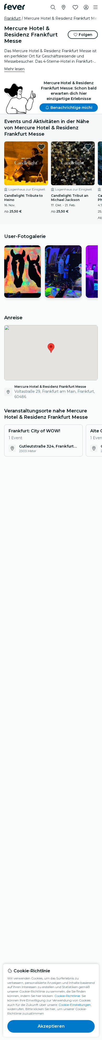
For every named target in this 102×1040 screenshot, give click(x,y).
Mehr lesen (14, 69)
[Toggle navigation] (95, 7)
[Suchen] (53, 7)
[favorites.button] (41, 147)
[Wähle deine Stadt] (63, 7)
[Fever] (14, 7)
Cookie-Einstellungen (75, 1005)
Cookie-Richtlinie (67, 996)
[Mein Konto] (86, 7)
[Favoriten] (75, 7)
